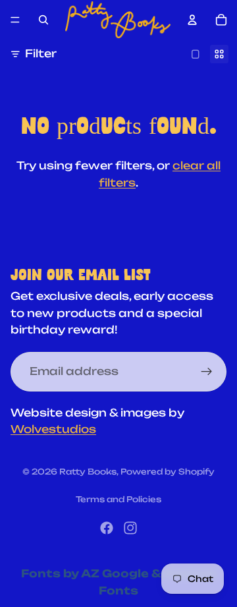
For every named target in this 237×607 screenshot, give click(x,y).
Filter (41, 53)
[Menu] (15, 20)
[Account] (192, 19)
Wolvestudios (53, 429)
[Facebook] (107, 528)
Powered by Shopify (167, 472)
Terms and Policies (118, 499)
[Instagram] (130, 528)
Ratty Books (88, 472)
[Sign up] (207, 372)
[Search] (43, 19)
